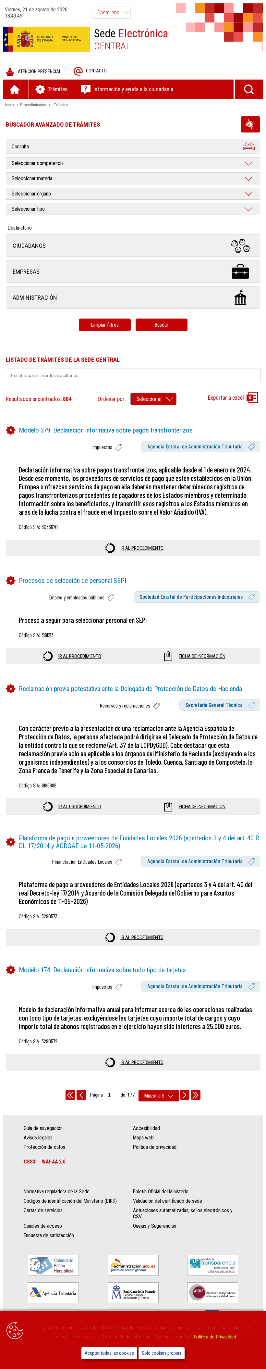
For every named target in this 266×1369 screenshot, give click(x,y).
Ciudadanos (29, 245)
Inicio (9, 104)
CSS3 (29, 1162)
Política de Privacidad (215, 1337)
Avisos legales (38, 1138)
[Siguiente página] (184, 1095)
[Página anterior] (81, 1095)
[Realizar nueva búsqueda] (248, 89)
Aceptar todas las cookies (109, 1353)
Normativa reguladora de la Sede (57, 1191)
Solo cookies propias (161, 1353)
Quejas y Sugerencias (154, 1226)
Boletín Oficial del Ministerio (160, 1191)
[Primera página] (70, 1095)
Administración (35, 297)
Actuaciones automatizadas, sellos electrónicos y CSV (183, 1213)
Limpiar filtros (105, 325)
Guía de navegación (43, 1128)
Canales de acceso (43, 1226)
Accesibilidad (146, 1128)
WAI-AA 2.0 (54, 1162)
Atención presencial (39, 71)
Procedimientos (33, 104)
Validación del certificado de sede (167, 1201)
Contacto (96, 71)
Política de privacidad (154, 1147)
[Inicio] (16, 89)
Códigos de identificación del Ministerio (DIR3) (70, 1201)
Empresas (26, 271)
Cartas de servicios (43, 1210)
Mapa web (143, 1138)
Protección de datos (44, 1147)
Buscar (161, 325)
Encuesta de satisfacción (49, 1235)
